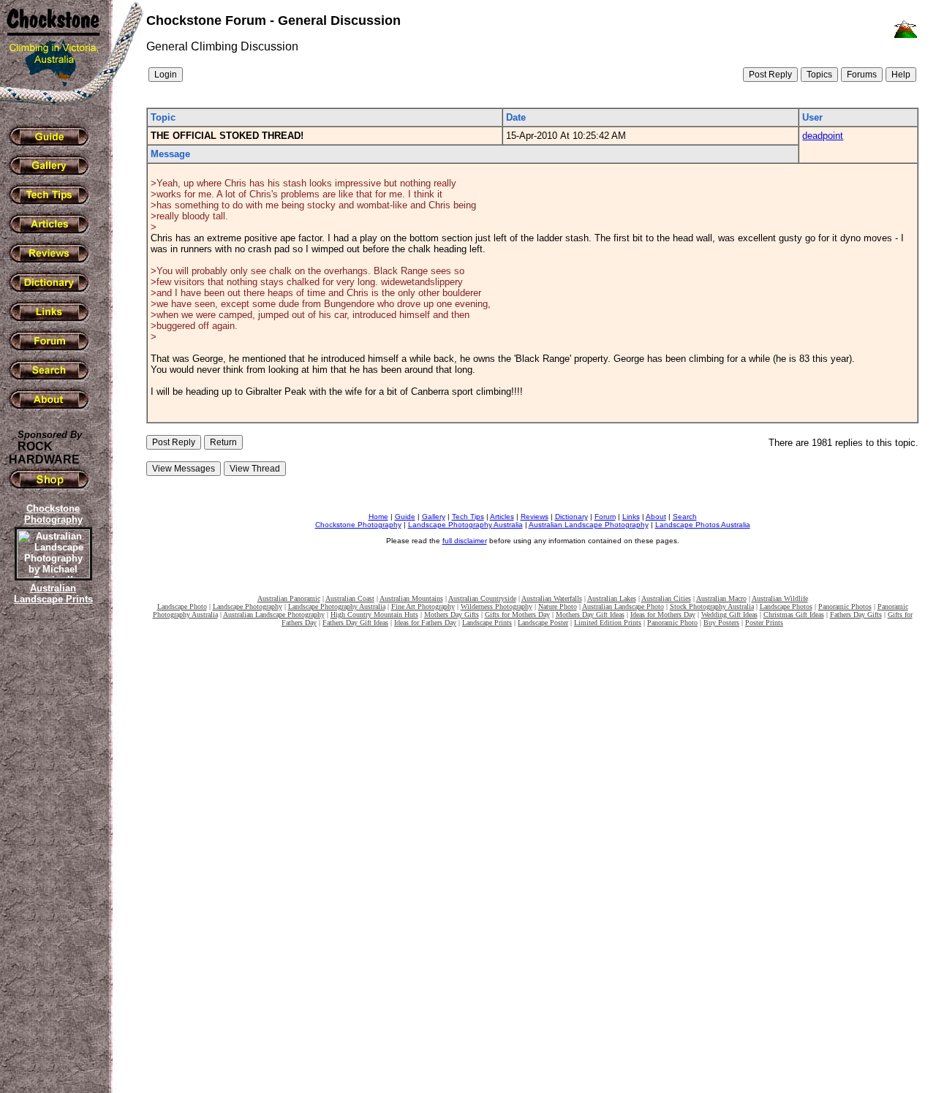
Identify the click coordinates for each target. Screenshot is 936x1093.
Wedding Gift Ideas (729, 614)
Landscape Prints (487, 623)
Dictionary (571, 517)
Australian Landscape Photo (623, 606)
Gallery (433, 517)
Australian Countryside (482, 598)
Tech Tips (468, 517)
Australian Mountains (411, 598)
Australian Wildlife (780, 598)
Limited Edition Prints (607, 623)
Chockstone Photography (358, 525)
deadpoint (822, 135)
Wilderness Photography (496, 606)
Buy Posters (721, 623)
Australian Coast (349, 598)
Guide (405, 517)
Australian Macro (721, 598)
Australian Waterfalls (551, 598)
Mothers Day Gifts (451, 614)
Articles (502, 517)
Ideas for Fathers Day (425, 623)
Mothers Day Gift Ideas (590, 614)
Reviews (534, 517)
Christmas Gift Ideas (793, 614)
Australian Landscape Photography (589, 525)
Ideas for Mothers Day (662, 614)
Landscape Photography (247, 606)
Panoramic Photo (672, 623)
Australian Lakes (611, 598)
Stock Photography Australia (712, 606)
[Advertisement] (51, 859)
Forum (605, 517)
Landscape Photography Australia (465, 525)
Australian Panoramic (288, 598)
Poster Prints (764, 623)
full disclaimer (464, 541)
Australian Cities (666, 598)
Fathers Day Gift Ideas (355, 623)
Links (631, 517)
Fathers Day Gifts (856, 614)
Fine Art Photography (423, 606)
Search (685, 517)
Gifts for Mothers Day (517, 614)
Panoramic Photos (845, 606)
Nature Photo (557, 606)
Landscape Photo (182, 606)
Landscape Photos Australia (702, 525)
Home (378, 517)
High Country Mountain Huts (374, 614)
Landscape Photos (786, 606)
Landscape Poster (543, 623)
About (656, 517)
